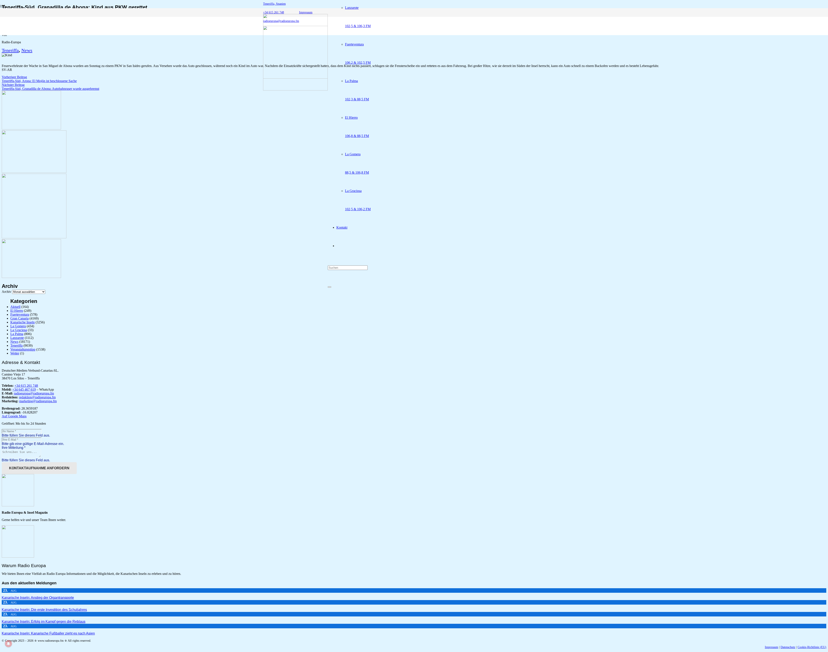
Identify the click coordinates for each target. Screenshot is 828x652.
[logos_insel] (295, 89)
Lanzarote (17, 338)
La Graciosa (18, 330)
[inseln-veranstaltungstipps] (31, 277)
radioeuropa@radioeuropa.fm (34, 393)
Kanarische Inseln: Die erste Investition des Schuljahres (44, 609)
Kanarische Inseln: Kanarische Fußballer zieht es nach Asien (48, 633)
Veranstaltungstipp (22, 349)
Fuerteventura (19, 314)
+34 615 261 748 (26, 385)
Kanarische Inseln (22, 322)
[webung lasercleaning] (34, 171)
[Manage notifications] (8, 643)
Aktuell (15, 307)
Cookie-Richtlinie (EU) (812, 647)
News (26, 50)
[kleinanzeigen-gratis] (34, 237)
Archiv (6, 291)
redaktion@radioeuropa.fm (37, 397)
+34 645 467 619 (24, 389)
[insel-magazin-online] (31, 128)
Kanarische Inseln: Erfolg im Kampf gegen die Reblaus (43, 621)
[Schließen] (329, 287)
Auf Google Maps (14, 416)
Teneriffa (10, 50)
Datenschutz (788, 647)
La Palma (16, 334)
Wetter (14, 353)
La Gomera (18, 326)
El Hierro (16, 310)
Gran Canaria (19, 318)
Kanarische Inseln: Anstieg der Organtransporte (38, 597)
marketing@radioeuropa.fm (38, 401)
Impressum (771, 647)
